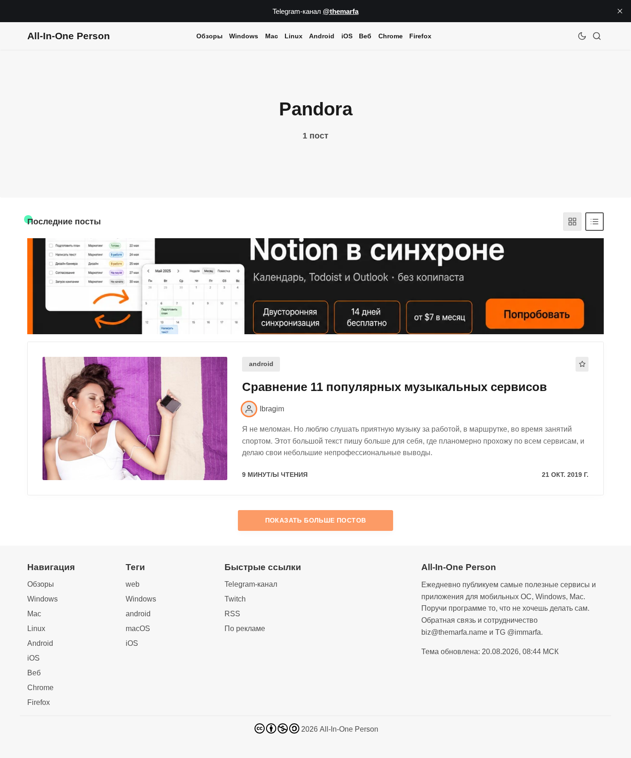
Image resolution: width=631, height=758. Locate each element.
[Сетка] (572, 221)
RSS (232, 614)
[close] (620, 11)
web (133, 584)
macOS (138, 628)
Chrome (390, 36)
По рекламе (244, 628)
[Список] (594, 221)
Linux (294, 36)
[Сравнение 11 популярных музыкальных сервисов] (134, 418)
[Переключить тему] (582, 36)
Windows (243, 36)
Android (321, 36)
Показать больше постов (315, 520)
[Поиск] (597, 36)
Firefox (420, 36)
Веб (365, 36)
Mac (271, 36)
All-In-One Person (349, 729)
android (261, 364)
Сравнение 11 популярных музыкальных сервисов (394, 386)
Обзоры (209, 36)
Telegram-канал (250, 584)
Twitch (235, 599)
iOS (346, 36)
